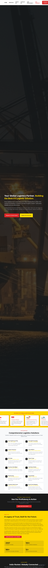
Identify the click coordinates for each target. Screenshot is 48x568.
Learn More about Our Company (13, 536)
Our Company (37, 2)
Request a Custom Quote (12, 215)
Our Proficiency (30, 2)
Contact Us (23, 2)
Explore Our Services (26, 215)
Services (11, 2)
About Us (17, 2)
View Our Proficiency (23, 506)
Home (5, 2)
